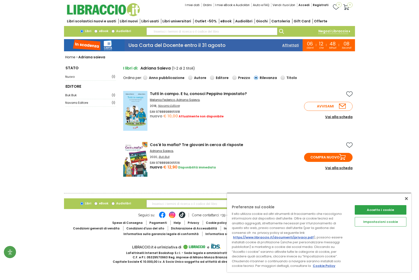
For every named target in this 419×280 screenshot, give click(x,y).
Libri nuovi (129, 21)
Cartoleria (280, 21)
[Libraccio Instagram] (172, 217)
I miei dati (192, 5)
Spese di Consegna (127, 223)
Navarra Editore (90, 103)
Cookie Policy (324, 265)
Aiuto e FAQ (261, 5)
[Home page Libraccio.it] (103, 15)
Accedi (303, 5)
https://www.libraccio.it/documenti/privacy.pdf (273, 237)
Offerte (320, 21)
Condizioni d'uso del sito (145, 228)
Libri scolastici (91, 21)
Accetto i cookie (380, 210)
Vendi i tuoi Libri (284, 5)
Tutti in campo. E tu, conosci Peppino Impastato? (198, 93)
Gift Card (302, 21)
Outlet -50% (206, 21)
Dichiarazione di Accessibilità (194, 228)
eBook (226, 21)
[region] (319, 232)
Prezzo (244, 77)
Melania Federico (162, 100)
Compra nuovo (325, 157)
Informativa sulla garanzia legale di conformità (161, 234)
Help (177, 223)
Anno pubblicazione (167, 77)
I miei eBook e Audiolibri (232, 5)
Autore (200, 77)
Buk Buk (90, 95)
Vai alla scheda (339, 116)
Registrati (320, 5)
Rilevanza (268, 77)
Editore (222, 77)
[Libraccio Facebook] (162, 217)
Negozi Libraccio (333, 31)
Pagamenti (158, 223)
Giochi (262, 21)
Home (70, 57)
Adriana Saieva (188, 100)
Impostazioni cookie (380, 221)
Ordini (207, 5)
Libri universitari (176, 21)
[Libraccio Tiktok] (182, 217)
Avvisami (325, 106)
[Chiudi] (406, 198)
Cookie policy (216, 223)
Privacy (193, 223)
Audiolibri (243, 21)
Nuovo (90, 77)
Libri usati (150, 21)
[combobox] (211, 31)
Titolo (291, 77)
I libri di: (130, 68)
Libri (87, 31)
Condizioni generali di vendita (96, 228)
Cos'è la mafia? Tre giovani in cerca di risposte (196, 145)
